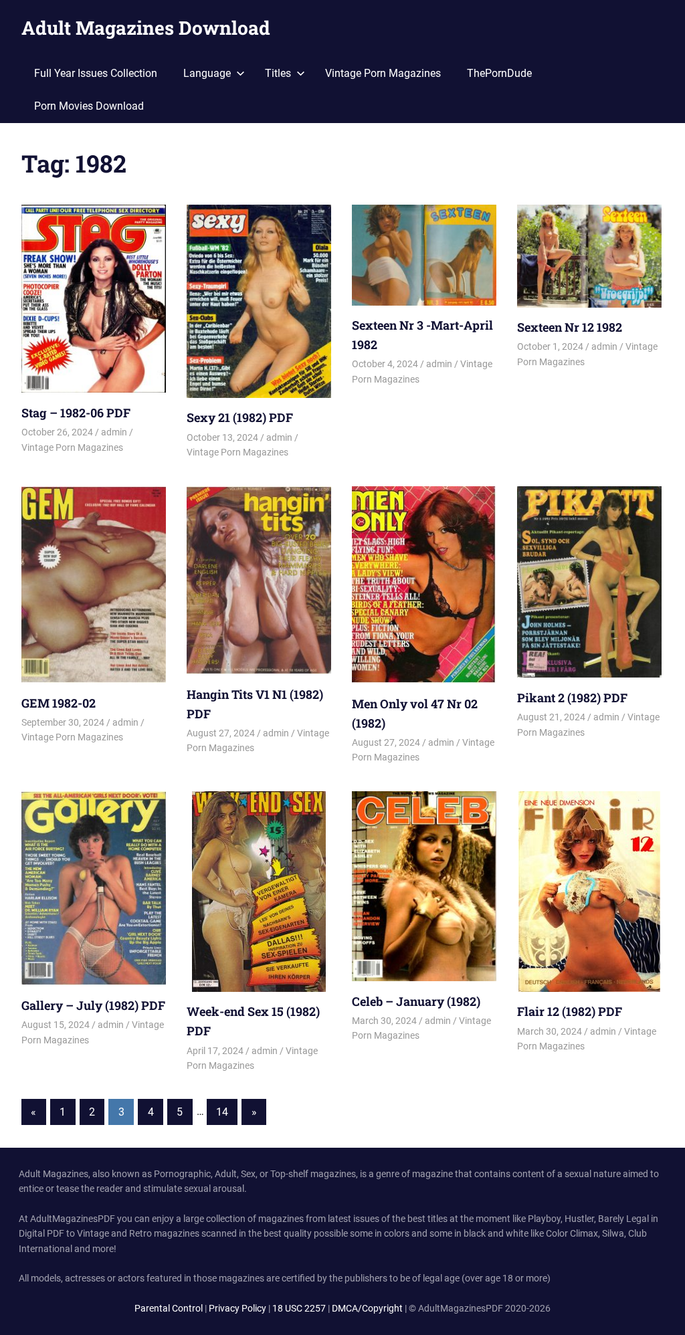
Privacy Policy (237, 1308)
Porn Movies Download (89, 106)
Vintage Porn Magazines (383, 73)
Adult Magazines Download (145, 27)
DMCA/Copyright (367, 1308)
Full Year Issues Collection (95, 73)
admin (114, 432)
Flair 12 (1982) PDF (569, 1011)
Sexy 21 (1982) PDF (240, 417)
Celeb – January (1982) (416, 1001)
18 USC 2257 (299, 1308)
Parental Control (168, 1308)
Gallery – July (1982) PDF (93, 1005)
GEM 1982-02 (58, 703)
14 (222, 1112)
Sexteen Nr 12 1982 (569, 327)
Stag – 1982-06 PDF (75, 413)
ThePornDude (499, 73)
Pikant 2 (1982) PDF (572, 698)
